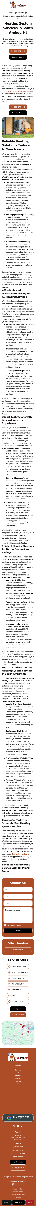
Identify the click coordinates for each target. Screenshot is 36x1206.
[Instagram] (18, 1126)
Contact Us (18, 1081)
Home (11, 13)
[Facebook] (14, 1126)
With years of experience (19, 91)
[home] (18, 4)
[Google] (21, 1126)
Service (21, 13)
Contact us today (19, 854)
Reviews (18, 1075)
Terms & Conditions (18, 1192)
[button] (29, 1202)
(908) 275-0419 (18, 1147)
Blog (18, 1084)
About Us (18, 1078)
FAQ (18, 1072)
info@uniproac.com (18, 1150)
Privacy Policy (18, 1189)
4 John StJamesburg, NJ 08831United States (18, 1137)
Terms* (19, 925)
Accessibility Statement (18, 1194)
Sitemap (18, 1197)
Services (18, 1070)
